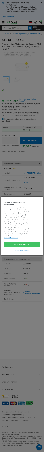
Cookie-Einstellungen (22, 250)
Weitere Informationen (11, 237)
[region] (22, 226)
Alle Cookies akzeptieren (22, 244)
